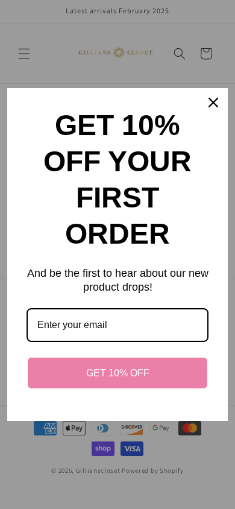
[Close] (213, 102)
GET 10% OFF (117, 373)
